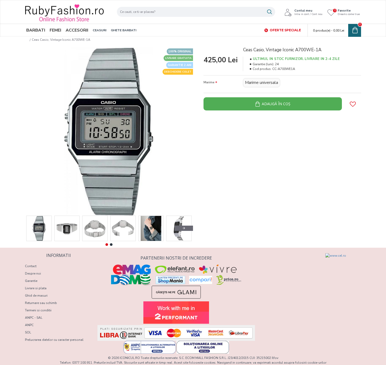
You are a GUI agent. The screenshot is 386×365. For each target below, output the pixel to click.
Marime (209, 82)
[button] (34, 228)
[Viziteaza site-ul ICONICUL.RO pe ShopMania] (170, 280)
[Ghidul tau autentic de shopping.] (200, 280)
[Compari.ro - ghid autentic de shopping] (285, 262)
